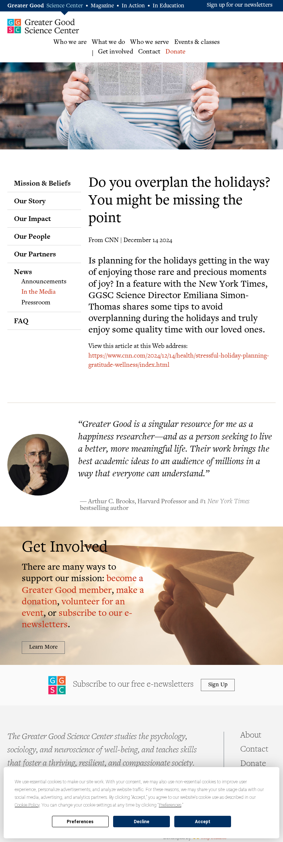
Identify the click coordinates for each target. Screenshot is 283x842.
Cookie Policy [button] (27, 805)
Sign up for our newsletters (240, 5)
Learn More (43, 647)
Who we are (70, 42)
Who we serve (149, 42)
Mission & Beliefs (42, 183)
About (250, 735)
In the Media (38, 292)
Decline (141, 821)
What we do (108, 42)
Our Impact (32, 218)
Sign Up (217, 685)
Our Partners (35, 253)
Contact (149, 52)
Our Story (30, 200)
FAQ (21, 320)
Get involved (115, 52)
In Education (168, 6)
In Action (133, 6)
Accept (202, 821)
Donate (175, 52)
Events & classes (197, 42)
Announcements (43, 282)
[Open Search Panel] (275, 48)
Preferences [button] (170, 805)
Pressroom (35, 303)
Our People (32, 236)
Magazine (102, 6)
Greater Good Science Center (43, 26)
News (23, 271)
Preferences (80, 821)
